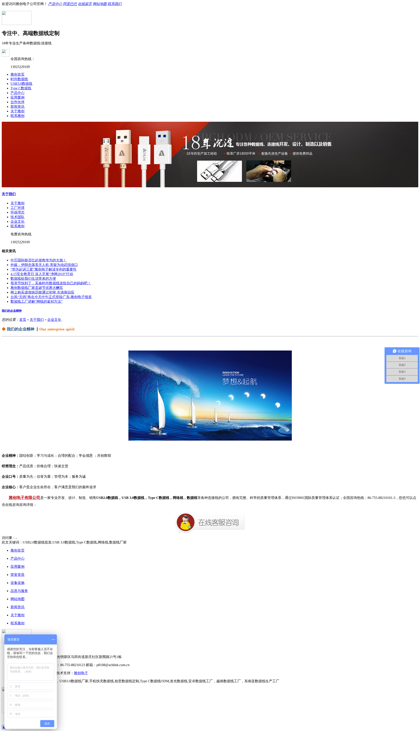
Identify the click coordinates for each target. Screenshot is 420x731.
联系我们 (115, 4)
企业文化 (17, 221)
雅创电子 (81, 673)
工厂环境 (17, 208)
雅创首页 (17, 74)
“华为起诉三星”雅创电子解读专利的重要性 (43, 269)
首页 (22, 319)
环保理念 (17, 212)
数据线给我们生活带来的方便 (33, 278)
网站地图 (100, 4)
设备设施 (17, 583)
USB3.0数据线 (21, 83)
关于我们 (9, 194)
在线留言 (85, 4)
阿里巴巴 (70, 4)
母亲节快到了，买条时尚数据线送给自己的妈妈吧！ (50, 283)
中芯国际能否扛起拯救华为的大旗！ (38, 260)
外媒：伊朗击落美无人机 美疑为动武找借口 (44, 265)
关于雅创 (17, 111)
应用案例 (17, 97)
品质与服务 (19, 591)
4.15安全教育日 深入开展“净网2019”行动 (41, 274)
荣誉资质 (17, 574)
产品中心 (55, 4)
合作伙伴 (17, 102)
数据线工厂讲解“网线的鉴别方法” (36, 301)
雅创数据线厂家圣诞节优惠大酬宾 (36, 288)
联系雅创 (17, 116)
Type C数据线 (20, 88)
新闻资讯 (17, 106)
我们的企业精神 (12, 310)
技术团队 (17, 217)
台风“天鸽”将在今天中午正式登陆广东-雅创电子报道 (51, 297)
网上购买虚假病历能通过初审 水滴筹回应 (42, 292)
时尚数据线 (19, 79)
